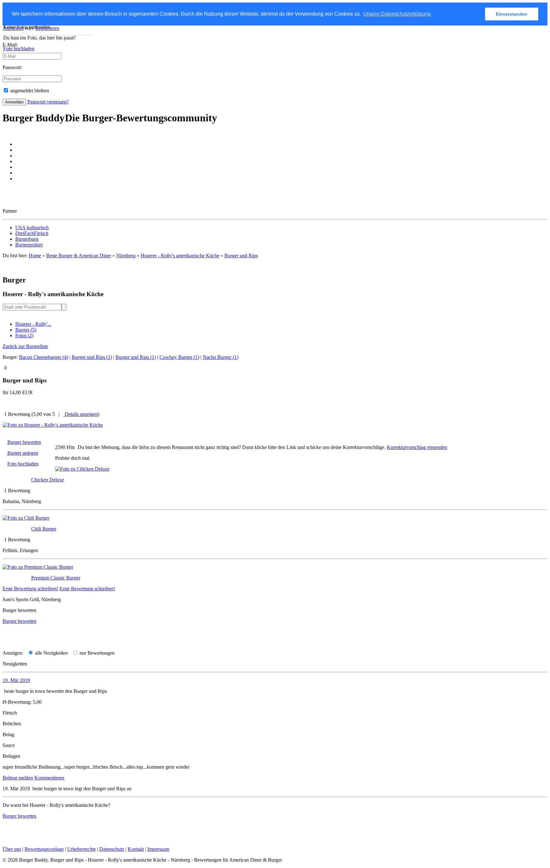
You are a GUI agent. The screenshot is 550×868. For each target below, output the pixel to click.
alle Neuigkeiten (51, 653)
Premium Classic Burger (55, 577)
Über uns (12, 849)
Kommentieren (49, 777)
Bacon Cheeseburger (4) (43, 357)
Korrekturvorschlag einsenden (417, 447)
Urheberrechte (81, 849)
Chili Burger (43, 528)
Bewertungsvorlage (44, 849)
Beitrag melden (18, 777)
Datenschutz (111, 849)
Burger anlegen (22, 453)
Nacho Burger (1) (220, 357)
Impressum (158, 849)
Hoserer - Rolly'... (33, 324)
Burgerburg (27, 239)
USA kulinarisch (32, 227)
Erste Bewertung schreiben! (30, 588)
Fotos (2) (24, 335)
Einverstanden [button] (511, 14)
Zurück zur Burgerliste (25, 346)
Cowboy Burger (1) (179, 357)
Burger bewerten (24, 442)
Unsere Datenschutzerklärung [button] (397, 14)
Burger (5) (25, 329)
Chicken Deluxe (47, 479)
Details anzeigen (80, 414)
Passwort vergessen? (48, 101)
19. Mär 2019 (16, 680)
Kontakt (136, 849)
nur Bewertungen (96, 653)
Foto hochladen (18, 48)
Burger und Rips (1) (92, 357)
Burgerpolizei (29, 244)
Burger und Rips (241, 255)
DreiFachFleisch (31, 233)
